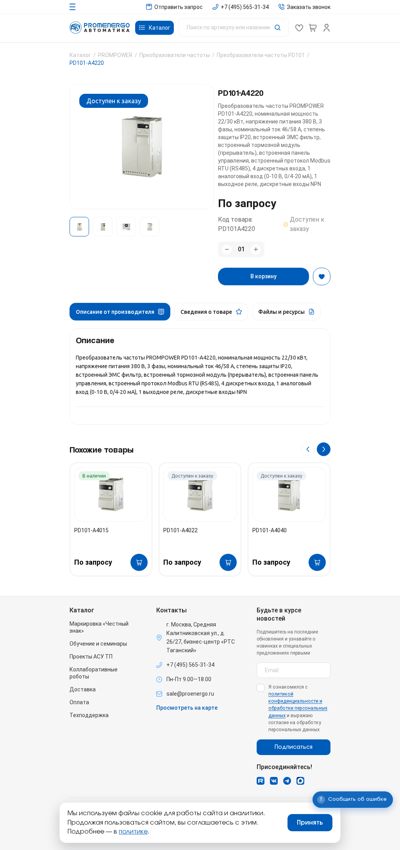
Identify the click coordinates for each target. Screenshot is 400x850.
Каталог (80, 55)
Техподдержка (89, 715)
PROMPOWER (115, 55)
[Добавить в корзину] (139, 562)
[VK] (274, 781)
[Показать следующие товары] (323, 449)
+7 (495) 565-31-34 (190, 665)
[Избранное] (299, 28)
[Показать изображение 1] (79, 226)
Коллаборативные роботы (94, 673)
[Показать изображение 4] (149, 226)
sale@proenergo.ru (190, 694)
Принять (310, 823)
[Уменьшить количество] (227, 249)
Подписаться (293, 747)
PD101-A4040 (269, 530)
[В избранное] (321, 276)
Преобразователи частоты (174, 55)
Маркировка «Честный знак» (99, 627)
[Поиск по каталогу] (234, 27)
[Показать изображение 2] (102, 226)
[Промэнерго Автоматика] (100, 27)
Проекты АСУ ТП (91, 656)
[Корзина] (313, 28)
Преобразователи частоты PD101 (261, 55)
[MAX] (300, 781)
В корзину (263, 276)
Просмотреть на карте (187, 708)
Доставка (83, 689)
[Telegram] (287, 781)
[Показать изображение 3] (126, 226)
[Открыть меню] (72, 7)
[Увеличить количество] (256, 249)
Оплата (79, 702)
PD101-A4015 (91, 530)
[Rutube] (260, 781)
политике (133, 832)
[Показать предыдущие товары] (308, 449)
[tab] (120, 311)
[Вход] (326, 28)
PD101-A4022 (180, 530)
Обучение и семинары (98, 644)
